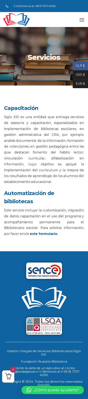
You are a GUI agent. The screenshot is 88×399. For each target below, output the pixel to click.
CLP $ (79, 66)
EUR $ (79, 84)
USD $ (79, 75)
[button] (52, 390)
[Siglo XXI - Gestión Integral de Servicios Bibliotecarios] (16, 19)
